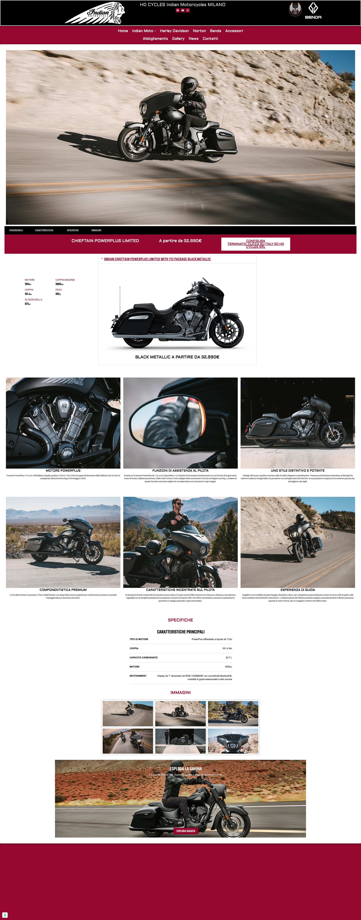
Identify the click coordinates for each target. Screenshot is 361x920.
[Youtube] (183, 10)
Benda (215, 31)
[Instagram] (188, 10)
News (194, 38)
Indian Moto (142, 31)
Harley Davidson (174, 31)
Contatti (210, 38)
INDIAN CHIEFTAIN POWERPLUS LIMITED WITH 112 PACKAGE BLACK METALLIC (157, 259)
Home (123, 31)
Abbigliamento (155, 38)
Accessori (234, 31)
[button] (144, 31)
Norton (199, 31)
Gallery (178, 38)
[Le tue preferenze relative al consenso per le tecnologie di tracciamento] (5, 915)
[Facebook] (178, 10)
